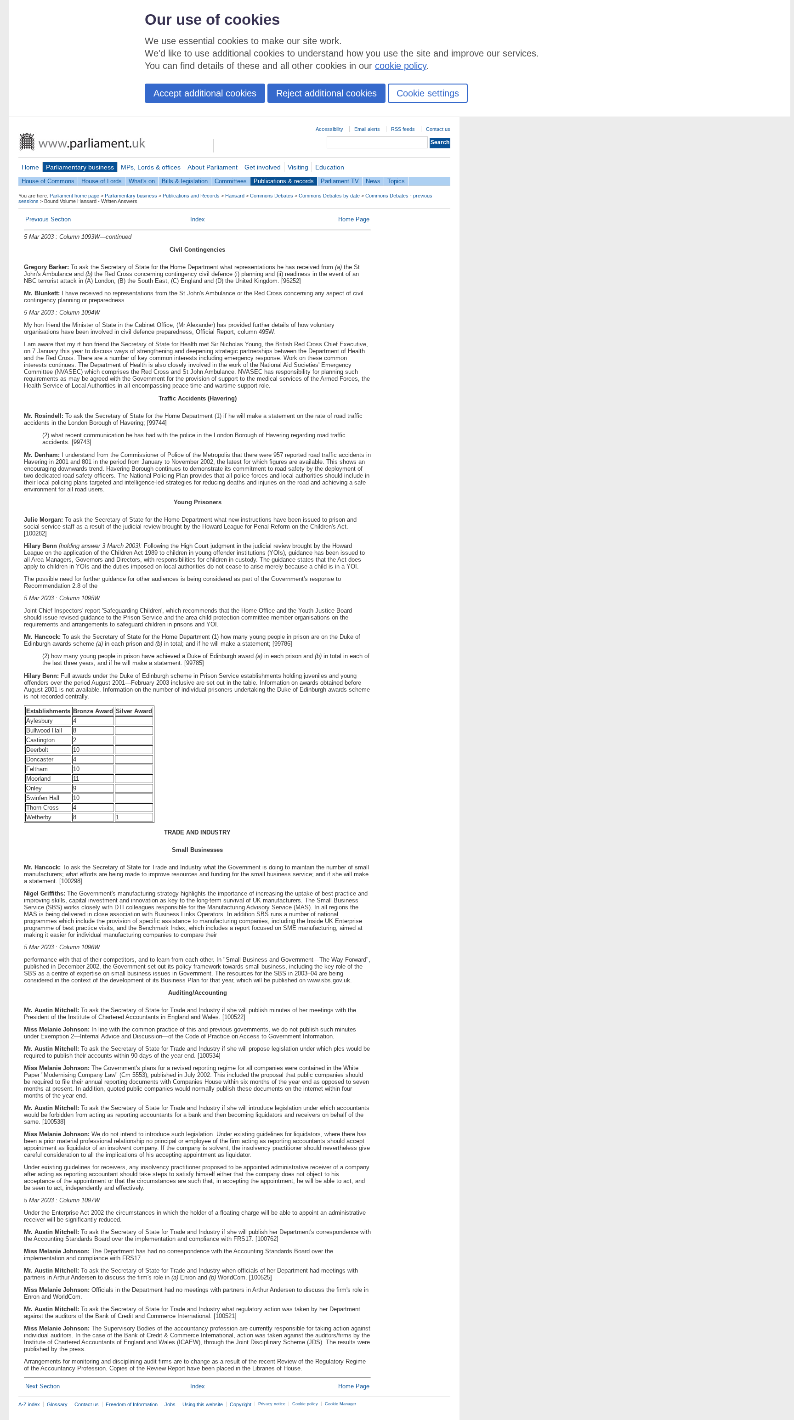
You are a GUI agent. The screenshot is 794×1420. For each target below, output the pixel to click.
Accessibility (329, 129)
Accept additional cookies (204, 93)
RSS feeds (403, 129)
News (373, 181)
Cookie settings (428, 93)
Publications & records (284, 181)
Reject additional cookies (326, 93)
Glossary (57, 1404)
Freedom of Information (132, 1404)
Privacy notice (271, 1404)
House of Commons (48, 181)
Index (197, 219)
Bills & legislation (185, 181)
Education (329, 167)
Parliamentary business (80, 167)
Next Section (42, 1386)
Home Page (353, 219)
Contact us (438, 129)
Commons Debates (271, 195)
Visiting (298, 167)
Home (30, 167)
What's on (142, 181)
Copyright (240, 1404)
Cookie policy (305, 1404)
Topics (396, 181)
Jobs (170, 1404)
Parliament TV (340, 181)
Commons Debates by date (329, 195)
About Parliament (212, 167)
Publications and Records (191, 195)
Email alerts (367, 129)
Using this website (202, 1404)
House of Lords (101, 181)
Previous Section (48, 219)
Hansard (234, 195)
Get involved (262, 167)
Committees (231, 181)
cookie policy (400, 66)
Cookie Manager (340, 1404)
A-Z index (29, 1404)
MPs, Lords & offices (151, 167)
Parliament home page (74, 195)
